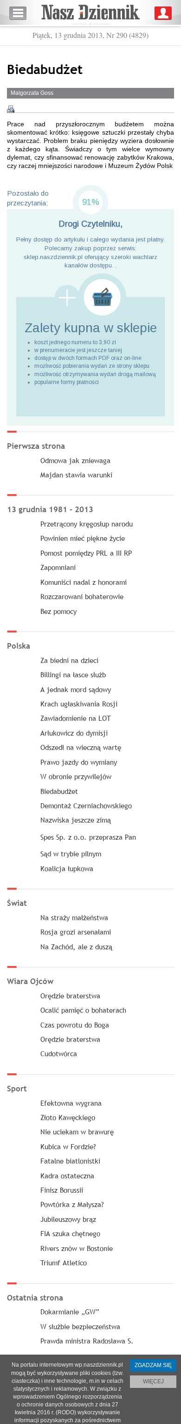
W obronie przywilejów (75, 776)
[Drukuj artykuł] (10, 109)
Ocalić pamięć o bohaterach (83, 1010)
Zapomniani (58, 567)
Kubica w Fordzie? (68, 1146)
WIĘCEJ (153, 1381)
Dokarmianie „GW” (69, 1311)
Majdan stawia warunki (76, 474)
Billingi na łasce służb (73, 674)
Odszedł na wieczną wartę (80, 747)
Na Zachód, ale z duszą (76, 946)
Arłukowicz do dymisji (74, 732)
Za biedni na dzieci (69, 660)
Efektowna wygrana (71, 1103)
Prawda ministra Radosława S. (87, 1340)
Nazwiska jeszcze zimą (75, 819)
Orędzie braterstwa (70, 995)
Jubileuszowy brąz (68, 1219)
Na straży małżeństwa (74, 917)
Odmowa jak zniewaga (75, 460)
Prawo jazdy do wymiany (78, 762)
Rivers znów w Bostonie (76, 1248)
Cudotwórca (58, 1053)
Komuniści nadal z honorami (83, 582)
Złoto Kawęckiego (67, 1117)
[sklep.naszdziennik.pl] (90, 297)
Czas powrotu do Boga (74, 1024)
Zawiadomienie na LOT (75, 718)
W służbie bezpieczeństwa (80, 1326)
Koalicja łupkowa (66, 868)
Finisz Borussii (61, 1190)
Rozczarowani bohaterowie (81, 596)
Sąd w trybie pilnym (70, 853)
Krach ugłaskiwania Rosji (78, 703)
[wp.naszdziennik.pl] (90, 13)
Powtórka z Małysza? (72, 1204)
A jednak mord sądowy (75, 689)
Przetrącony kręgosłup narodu (86, 523)
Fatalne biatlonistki (70, 1160)
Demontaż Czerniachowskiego (86, 805)
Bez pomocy (58, 611)
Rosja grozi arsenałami (75, 931)
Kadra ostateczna (67, 1175)
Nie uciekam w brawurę (77, 1131)
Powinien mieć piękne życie (82, 538)
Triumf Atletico (63, 1262)
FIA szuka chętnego (70, 1233)
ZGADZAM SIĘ (153, 1365)
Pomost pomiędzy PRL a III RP (86, 552)
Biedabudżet (59, 791)
